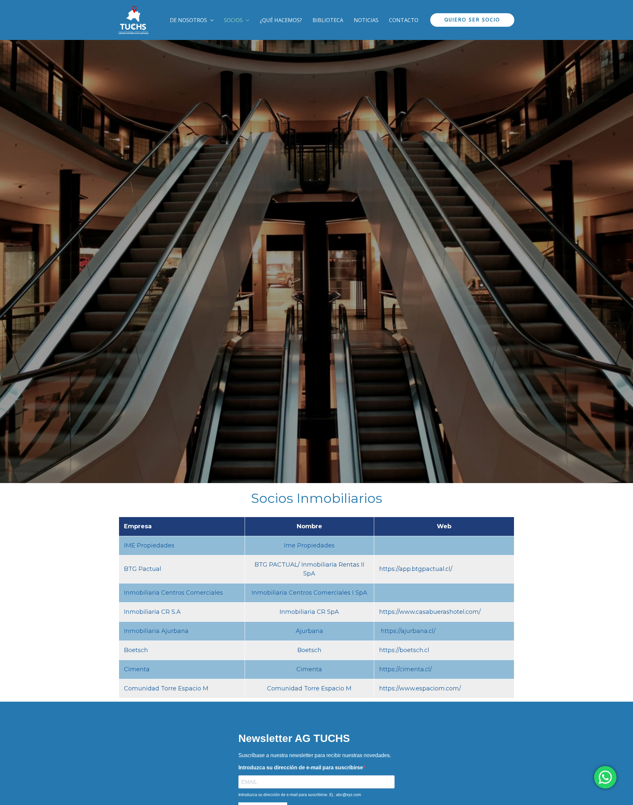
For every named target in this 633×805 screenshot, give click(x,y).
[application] (210, 20)
